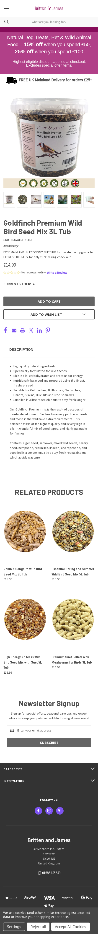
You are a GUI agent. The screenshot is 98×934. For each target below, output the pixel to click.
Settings (14, 926)
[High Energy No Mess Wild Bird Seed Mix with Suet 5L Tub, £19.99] (25, 619)
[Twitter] (31, 330)
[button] (55, 272)
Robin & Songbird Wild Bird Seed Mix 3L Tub (22, 571)
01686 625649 (51, 873)
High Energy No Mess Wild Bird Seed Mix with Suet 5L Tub (22, 662)
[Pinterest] (48, 330)
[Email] (14, 330)
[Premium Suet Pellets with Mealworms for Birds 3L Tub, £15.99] (73, 619)
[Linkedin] (39, 330)
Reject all (38, 926)
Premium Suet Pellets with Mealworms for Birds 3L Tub (72, 659)
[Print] (22, 330)
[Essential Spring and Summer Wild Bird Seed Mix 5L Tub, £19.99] (73, 531)
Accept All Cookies (70, 926)
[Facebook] (5, 330)
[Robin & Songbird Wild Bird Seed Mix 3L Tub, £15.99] (25, 531)
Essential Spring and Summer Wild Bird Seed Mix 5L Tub (73, 571)
